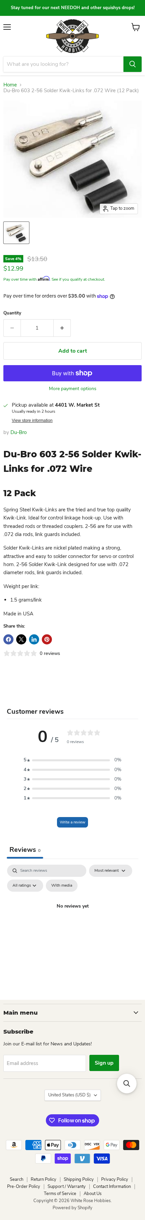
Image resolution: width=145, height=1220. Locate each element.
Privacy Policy (114, 1179)
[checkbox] (62, 886)
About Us (93, 1194)
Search (16, 1179)
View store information (32, 420)
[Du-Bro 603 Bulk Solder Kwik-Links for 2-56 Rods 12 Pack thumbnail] (16, 233)
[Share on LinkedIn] (34, 639)
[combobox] (63, 64)
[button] (72, 760)
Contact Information (112, 1187)
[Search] (132, 64)
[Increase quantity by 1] (62, 328)
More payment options (72, 388)
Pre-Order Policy (23, 1187)
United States (69, 1095)
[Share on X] (21, 639)
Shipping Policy (79, 1179)
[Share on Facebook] (8, 639)
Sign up (104, 1063)
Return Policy (43, 1179)
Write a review (72, 822)
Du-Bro (18, 432)
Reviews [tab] (24, 849)
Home (10, 85)
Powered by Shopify (72, 1208)
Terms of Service (60, 1194)
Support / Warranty (67, 1187)
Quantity (12, 313)
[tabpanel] (72, 921)
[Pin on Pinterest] (47, 639)
